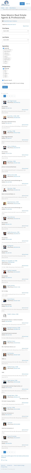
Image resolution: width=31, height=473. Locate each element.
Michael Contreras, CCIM (13, 327)
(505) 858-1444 (17, 190)
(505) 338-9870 (17, 272)
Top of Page (4, 460)
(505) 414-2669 (8, 239)
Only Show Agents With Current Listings (14, 83)
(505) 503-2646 (17, 203)
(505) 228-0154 (8, 277)
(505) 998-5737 (17, 233)
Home (2, 8)
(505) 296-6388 (17, 382)
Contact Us (9, 465)
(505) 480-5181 (8, 123)
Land (6, 56)
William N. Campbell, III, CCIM (9, 260)
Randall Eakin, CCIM (12, 395)
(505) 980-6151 (8, 138)
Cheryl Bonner (11, 217)
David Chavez (10, 299)
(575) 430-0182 (8, 209)
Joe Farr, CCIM (11, 407)
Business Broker (8, 49)
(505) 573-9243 (8, 387)
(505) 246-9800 (17, 409)
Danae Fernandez (11, 436)
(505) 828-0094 (11, 262)
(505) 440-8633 (8, 321)
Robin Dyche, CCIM (12, 380)
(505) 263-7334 (8, 334)
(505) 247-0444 (17, 132)
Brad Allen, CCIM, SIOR (13, 116)
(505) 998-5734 (17, 102)
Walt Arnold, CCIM (12, 175)
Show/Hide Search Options (10, 21)
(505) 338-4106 (17, 218)
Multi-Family (7, 59)
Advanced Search (11, 24)
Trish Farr (9, 422)
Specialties (5, 46)
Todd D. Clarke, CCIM (12, 314)
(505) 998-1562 (17, 247)
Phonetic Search (8, 80)
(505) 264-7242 (8, 108)
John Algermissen (11, 101)
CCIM (6, 73)
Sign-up (28, 3)
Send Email (25, 109)
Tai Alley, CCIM (11, 131)
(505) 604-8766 (8, 443)
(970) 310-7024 (8, 153)
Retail (6, 63)
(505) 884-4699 (17, 117)
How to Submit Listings (19, 465)
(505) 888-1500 (17, 329)
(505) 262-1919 (17, 397)
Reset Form (26, 26)
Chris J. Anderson (11, 146)
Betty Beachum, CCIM (13, 202)
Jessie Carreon (11, 285)
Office (6, 61)
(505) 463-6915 (8, 414)
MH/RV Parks (7, 58)
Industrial (7, 53)
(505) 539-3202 (17, 342)
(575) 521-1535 (17, 287)
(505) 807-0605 (17, 300)
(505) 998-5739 (17, 147)
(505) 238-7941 (8, 252)
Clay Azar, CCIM (11, 188)
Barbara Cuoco (11, 341)
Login (22, 3)
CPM (6, 75)
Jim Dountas (10, 353)
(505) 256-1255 (17, 176)
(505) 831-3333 (17, 162)
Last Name (5, 37)
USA (7, 8)
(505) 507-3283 (8, 306)
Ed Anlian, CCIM (11, 161)
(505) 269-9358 (8, 182)
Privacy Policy (4, 467)
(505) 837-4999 (17, 354)
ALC (5, 70)
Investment (7, 54)
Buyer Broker (7, 51)
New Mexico (13, 8)
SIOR (6, 76)
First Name (5, 28)
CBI (5, 72)
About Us (3, 465)
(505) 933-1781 (8, 224)
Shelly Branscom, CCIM (13, 232)
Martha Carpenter (12, 270)
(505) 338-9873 (17, 437)
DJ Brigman (10, 245)
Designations (6, 66)
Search (5, 87)
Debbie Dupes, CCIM (12, 367)
